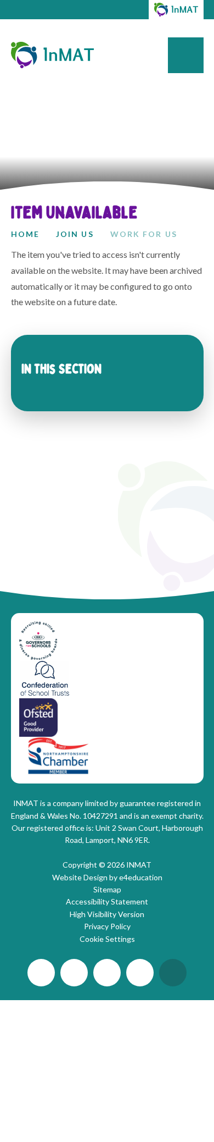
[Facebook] (140, 972)
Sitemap (107, 889)
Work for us (143, 234)
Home (25, 234)
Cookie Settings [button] (107, 939)
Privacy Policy (107, 926)
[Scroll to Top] (173, 972)
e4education (140, 877)
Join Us (75, 234)
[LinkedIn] (74, 972)
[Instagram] (107, 972)
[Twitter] (41, 972)
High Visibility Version (107, 914)
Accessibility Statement (107, 901)
